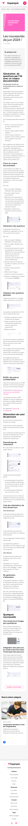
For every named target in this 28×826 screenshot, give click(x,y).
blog (8, 9)
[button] (24, 3)
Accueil (3, 9)
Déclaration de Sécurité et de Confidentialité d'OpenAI (12, 392)
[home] (7, 3)
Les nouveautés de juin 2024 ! (18, 9)
